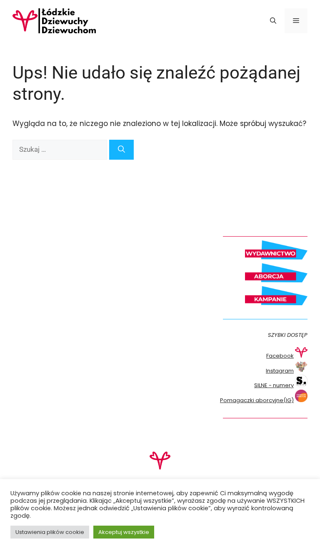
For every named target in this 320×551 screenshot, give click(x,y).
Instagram (280, 371)
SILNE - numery (274, 385)
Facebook (280, 356)
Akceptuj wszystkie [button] (123, 532)
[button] (273, 20)
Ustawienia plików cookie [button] (49, 532)
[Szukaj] (121, 150)
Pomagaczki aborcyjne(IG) (257, 400)
